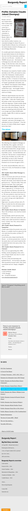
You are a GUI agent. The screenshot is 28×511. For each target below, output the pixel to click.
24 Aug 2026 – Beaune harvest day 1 (10, 445)
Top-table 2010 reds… (6, 424)
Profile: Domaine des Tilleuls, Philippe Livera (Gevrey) (13, 393)
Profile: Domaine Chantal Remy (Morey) (11, 386)
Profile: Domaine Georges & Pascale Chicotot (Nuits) (13, 398)
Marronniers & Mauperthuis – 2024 (10, 472)
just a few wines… (6, 453)
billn (8, 16)
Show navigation (3, 2)
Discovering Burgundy (7, 484)
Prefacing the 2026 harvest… (8, 447)
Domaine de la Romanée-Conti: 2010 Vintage (12, 377)
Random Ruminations (6, 414)
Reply (15, 335)
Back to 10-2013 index (8, 431)
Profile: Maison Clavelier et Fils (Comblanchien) (13, 411)
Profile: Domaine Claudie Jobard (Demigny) (14, 13)
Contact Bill (4, 488)
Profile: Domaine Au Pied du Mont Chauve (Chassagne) (12, 382)
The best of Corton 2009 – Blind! (9, 417)
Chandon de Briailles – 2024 (8, 475)
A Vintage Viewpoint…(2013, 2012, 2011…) (12, 374)
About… (4, 482)
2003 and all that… (6, 456)
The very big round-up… (7, 421)
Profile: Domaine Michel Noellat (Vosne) (11, 405)
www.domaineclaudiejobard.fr (10, 277)
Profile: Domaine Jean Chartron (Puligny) (11, 402)
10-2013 (4, 362)
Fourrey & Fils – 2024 (7, 466)
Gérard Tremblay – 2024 (7, 469)
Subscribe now (5, 491)
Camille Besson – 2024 (7, 478)
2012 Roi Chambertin (6, 368)
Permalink (10, 335)
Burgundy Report (17, 2)
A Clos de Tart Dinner (6, 371)
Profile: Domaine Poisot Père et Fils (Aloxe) (12, 408)
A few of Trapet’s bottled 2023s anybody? (11, 450)
